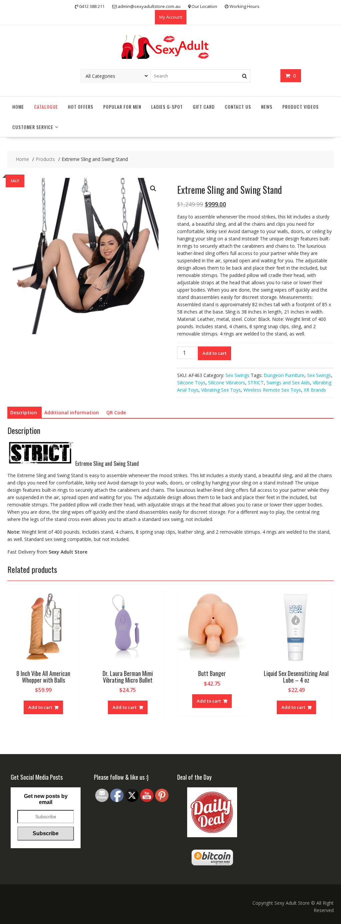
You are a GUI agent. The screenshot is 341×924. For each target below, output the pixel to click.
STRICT (256, 382)
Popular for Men (122, 106)
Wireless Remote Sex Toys (272, 390)
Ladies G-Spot (167, 106)
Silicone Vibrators (226, 382)
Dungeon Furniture (284, 375)
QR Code (116, 412)
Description (23, 412)
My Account (170, 17)
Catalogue (46, 106)
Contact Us (238, 106)
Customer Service (32, 126)
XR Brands (315, 390)
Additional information (71, 412)
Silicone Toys (191, 382)
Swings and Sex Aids (288, 382)
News (266, 106)
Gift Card (204, 106)
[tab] (24, 413)
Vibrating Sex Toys (221, 390)
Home (18, 106)
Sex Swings (237, 375)
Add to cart (214, 353)
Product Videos (300, 106)
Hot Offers (80, 106)
